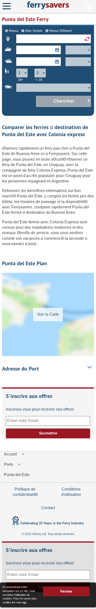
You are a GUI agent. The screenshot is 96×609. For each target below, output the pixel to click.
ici (24, 602)
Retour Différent (60, 31)
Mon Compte (89, 6)
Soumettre (48, 433)
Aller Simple (33, 31)
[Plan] (8, 39)
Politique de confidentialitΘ (25, 492)
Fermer (66, 591)
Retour (13, 31)
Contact (48, 508)
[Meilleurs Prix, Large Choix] (48, 5)
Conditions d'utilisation (71, 492)
